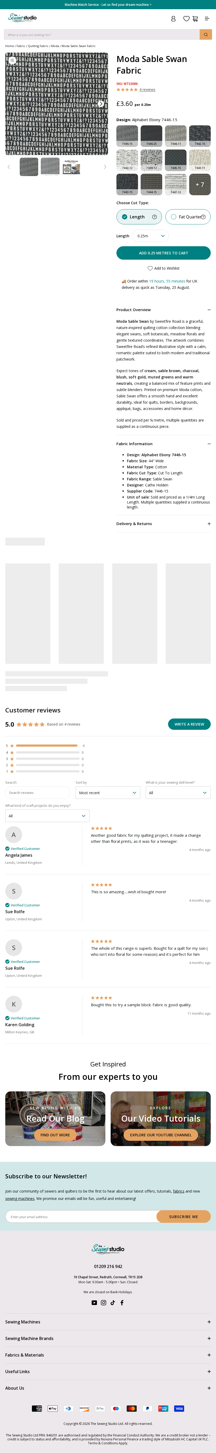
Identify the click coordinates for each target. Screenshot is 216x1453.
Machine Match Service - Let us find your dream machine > (108, 5)
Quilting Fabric (38, 46)
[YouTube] (94, 1303)
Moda (55, 46)
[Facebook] (122, 1303)
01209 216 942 (108, 1266)
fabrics (178, 1191)
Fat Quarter (190, 217)
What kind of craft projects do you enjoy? (38, 805)
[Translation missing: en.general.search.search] (206, 34)
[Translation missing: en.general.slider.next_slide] (105, 167)
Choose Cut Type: (132, 202)
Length (137, 217)
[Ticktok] (112, 1303)
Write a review (189, 724)
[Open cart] (195, 19)
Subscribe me (183, 1216)
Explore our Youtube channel (161, 1134)
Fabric (21, 46)
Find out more (55, 1134)
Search (11, 782)
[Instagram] (103, 1303)
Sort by (81, 782)
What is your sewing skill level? (170, 782)
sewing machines (20, 1198)
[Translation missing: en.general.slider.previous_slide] (8, 167)
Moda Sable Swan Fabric (79, 46)
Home (9, 46)
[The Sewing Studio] (22, 24)
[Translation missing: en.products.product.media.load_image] (29, 167)
